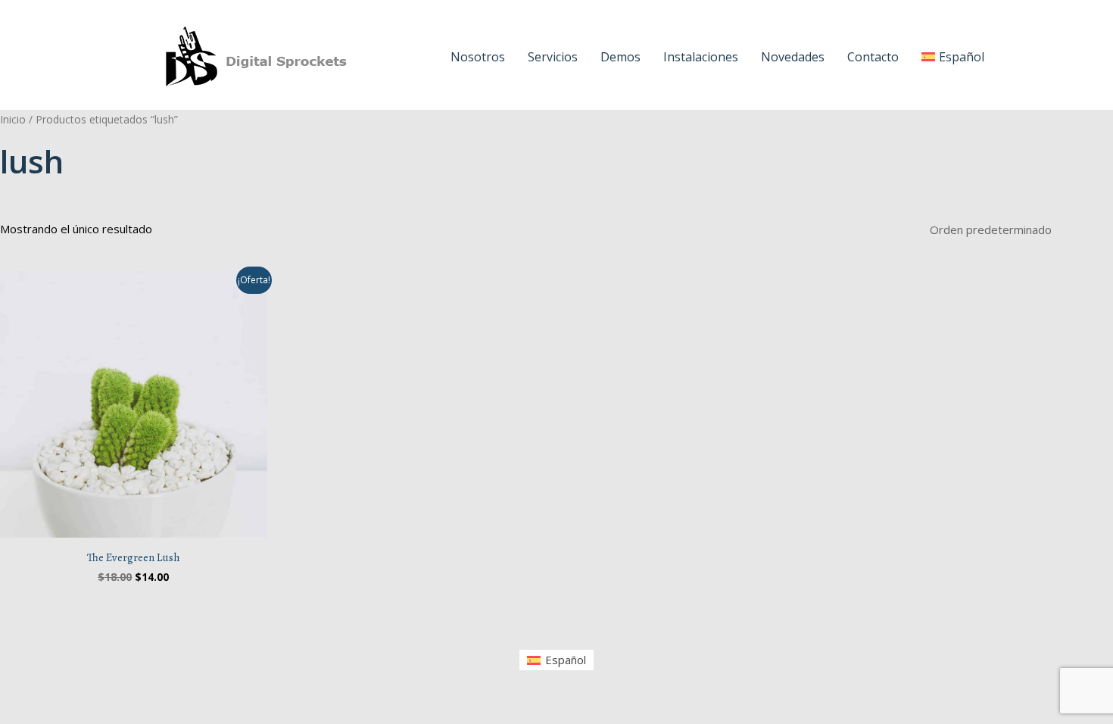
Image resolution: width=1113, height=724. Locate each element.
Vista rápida (133, 524)
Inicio (13, 119)
